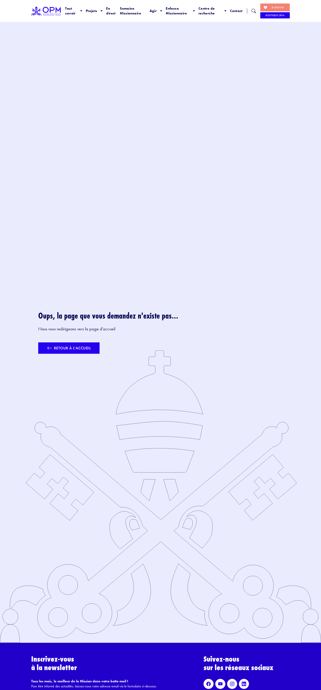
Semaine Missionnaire (130, 11)
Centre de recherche (206, 11)
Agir (153, 11)
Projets (91, 11)
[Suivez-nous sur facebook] (209, 684)
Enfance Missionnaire (176, 11)
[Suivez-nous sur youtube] (220, 684)
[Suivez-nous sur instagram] (232, 684)
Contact (236, 11)
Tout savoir (70, 11)
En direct (111, 11)
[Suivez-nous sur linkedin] (244, 684)
